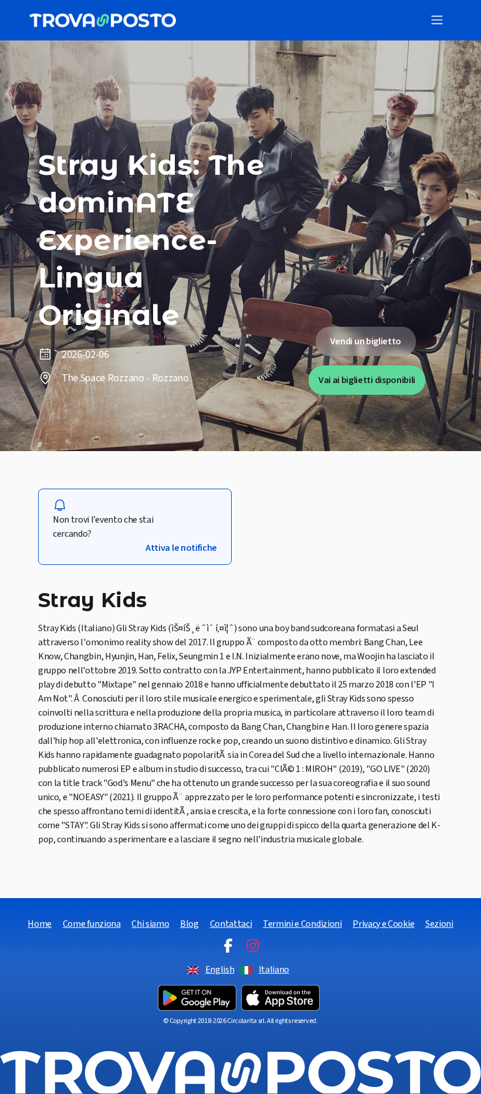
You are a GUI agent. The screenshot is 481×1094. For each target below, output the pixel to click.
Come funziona (92, 923)
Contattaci (231, 923)
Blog (189, 923)
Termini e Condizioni (302, 923)
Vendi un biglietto (365, 341)
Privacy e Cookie (383, 923)
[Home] (102, 20)
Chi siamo (150, 923)
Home (40, 923)
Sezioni (439, 923)
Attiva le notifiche (181, 547)
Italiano (274, 969)
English (220, 969)
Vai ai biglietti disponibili (367, 380)
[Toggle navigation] (437, 20)
